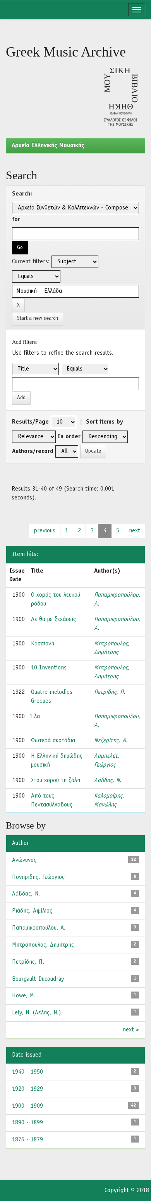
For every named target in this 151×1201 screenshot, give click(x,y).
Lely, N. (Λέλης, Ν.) (36, 1013)
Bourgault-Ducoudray (38, 979)
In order (69, 437)
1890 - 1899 (27, 1123)
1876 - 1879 (27, 1140)
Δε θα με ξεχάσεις (53, 619)
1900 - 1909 (27, 1106)
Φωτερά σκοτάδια (53, 741)
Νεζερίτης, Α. (111, 741)
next (134, 531)
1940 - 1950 (27, 1072)
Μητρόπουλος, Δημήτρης (43, 945)
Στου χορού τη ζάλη (55, 780)
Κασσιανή (42, 644)
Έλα (35, 717)
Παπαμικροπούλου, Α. (38, 928)
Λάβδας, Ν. (108, 780)
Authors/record (32, 451)
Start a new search (37, 318)
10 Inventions (49, 668)
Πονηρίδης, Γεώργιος (38, 877)
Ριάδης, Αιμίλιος (32, 911)
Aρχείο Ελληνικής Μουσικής (48, 145)
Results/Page (30, 422)
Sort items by (104, 422)
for (16, 219)
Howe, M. (24, 996)
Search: (22, 194)
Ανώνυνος (24, 860)
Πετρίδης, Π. (109, 692)
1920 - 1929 (27, 1089)
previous (44, 531)
